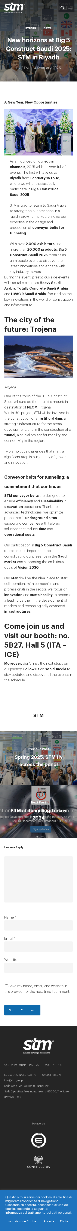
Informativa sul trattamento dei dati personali (38, 1212)
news (47, 27)
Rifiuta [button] (64, 1221)
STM (25, 68)
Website (10, 960)
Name (10, 917)
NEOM (32, 407)
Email (9, 938)
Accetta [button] (49, 1221)
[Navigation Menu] (70, 8)
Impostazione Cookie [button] (22, 1221)
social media (55, 669)
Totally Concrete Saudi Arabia (42, 288)
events (30, 27)
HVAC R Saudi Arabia (28, 294)
